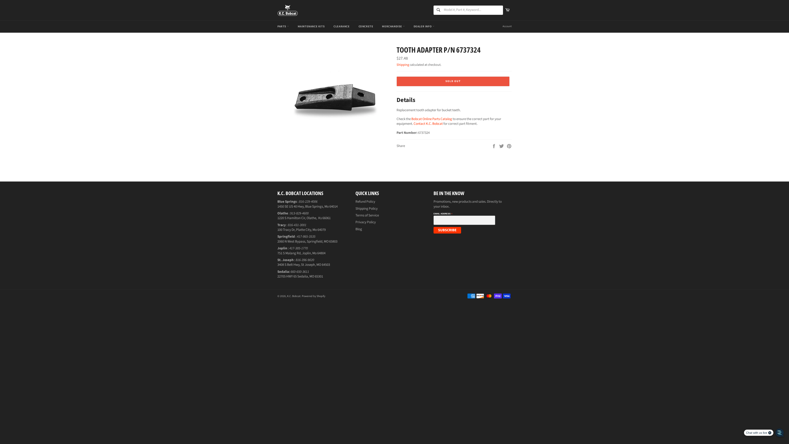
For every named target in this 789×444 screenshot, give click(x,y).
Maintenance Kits (311, 26)
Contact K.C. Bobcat (428, 123)
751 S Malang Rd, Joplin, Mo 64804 (301, 253)
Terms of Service (367, 215)
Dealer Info (423, 26)
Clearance (341, 26)
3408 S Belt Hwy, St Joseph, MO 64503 (303, 264)
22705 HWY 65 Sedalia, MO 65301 (300, 276)
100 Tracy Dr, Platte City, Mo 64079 (301, 229)
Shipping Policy (366, 208)
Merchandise (392, 26)
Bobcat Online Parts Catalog (431, 119)
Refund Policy (365, 201)
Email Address (443, 214)
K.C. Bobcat (294, 296)
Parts (282, 26)
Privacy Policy (365, 222)
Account (507, 26)
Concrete (366, 26)
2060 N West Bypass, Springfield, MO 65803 (307, 241)
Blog (358, 229)
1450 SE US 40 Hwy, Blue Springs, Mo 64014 (307, 206)
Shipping (403, 64)
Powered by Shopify (313, 296)
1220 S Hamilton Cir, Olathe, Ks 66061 (304, 218)
